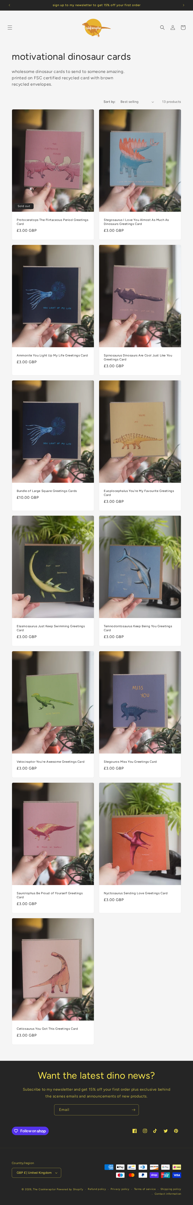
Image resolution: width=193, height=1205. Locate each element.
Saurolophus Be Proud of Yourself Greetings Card (50, 895)
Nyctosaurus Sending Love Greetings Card (136, 893)
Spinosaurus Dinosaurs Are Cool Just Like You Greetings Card (138, 357)
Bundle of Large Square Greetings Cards (47, 491)
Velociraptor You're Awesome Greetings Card (50, 761)
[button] (10, 27)
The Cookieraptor (44, 1189)
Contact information (168, 1193)
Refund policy (97, 1189)
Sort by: (110, 102)
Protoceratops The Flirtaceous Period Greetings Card (52, 222)
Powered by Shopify (70, 1189)
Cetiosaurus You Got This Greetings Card (47, 1028)
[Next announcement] (183, 5)
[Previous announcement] (9, 5)
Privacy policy (120, 1189)
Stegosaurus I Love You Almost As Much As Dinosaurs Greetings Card (136, 222)
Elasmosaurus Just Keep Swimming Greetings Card (51, 628)
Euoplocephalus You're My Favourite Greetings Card (139, 493)
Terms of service (145, 1189)
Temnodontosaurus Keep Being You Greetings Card (138, 628)
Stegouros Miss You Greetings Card (130, 761)
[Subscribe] (133, 1109)
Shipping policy (171, 1189)
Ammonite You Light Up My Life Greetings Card (52, 355)
